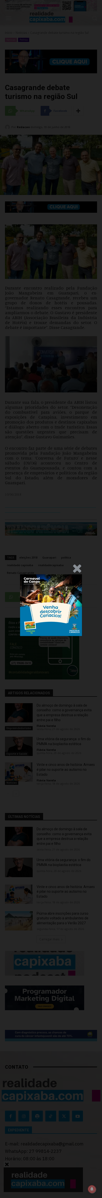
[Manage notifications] (92, 1189)
